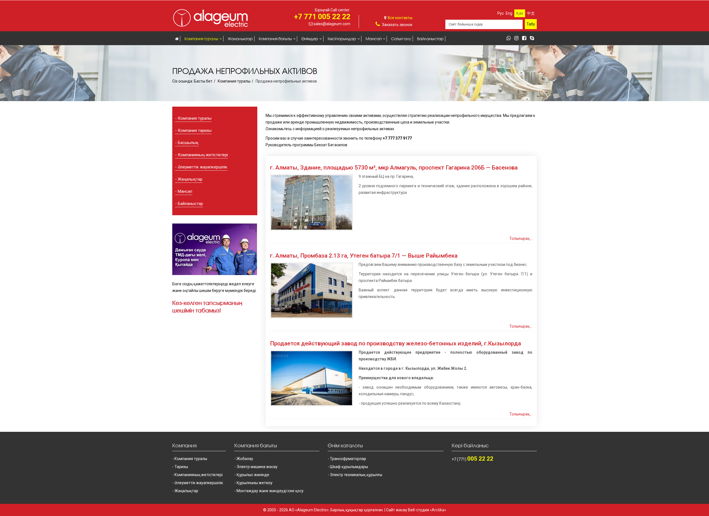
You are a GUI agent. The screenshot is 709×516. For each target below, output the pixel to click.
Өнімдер (309, 38)
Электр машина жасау (257, 466)
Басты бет (203, 81)
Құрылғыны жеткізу (255, 483)
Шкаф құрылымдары (349, 466)
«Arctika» (438, 510)
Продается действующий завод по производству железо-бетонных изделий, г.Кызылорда (395, 343)
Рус (500, 13)
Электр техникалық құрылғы (356, 475)
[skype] (533, 38)
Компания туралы (201, 38)
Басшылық (188, 142)
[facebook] (525, 38)
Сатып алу (401, 38)
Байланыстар (430, 38)
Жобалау (245, 458)
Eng (509, 13)
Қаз (519, 13)
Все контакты (400, 18)
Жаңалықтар (240, 38)
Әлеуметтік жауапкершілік (202, 167)
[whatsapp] (510, 38)
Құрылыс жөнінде (253, 475)
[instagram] (517, 38)
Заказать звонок (397, 24)
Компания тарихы (195, 130)
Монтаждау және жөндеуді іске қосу (270, 491)
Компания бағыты (275, 38)
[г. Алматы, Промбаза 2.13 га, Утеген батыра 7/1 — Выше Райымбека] (311, 290)
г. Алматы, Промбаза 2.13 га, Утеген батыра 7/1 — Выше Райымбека (364, 255)
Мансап (374, 38)
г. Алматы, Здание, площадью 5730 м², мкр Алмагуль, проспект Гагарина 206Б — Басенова (394, 167)
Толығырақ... (520, 238)
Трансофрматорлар (348, 458)
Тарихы (181, 466)
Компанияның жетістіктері (203, 154)
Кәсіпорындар (342, 38)
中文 (531, 13)
